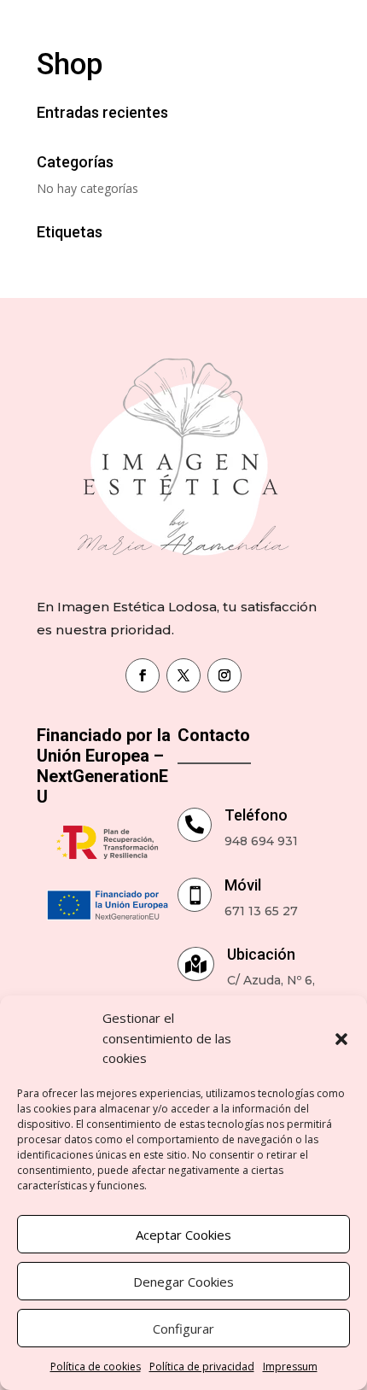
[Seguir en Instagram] (224, 675)
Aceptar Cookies (183, 1234)
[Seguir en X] (183, 675)
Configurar (183, 1328)
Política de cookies (95, 1366)
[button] (341, 1039)
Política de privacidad (201, 1366)
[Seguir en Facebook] (142, 675)
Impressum (290, 1366)
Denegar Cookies (183, 1281)
